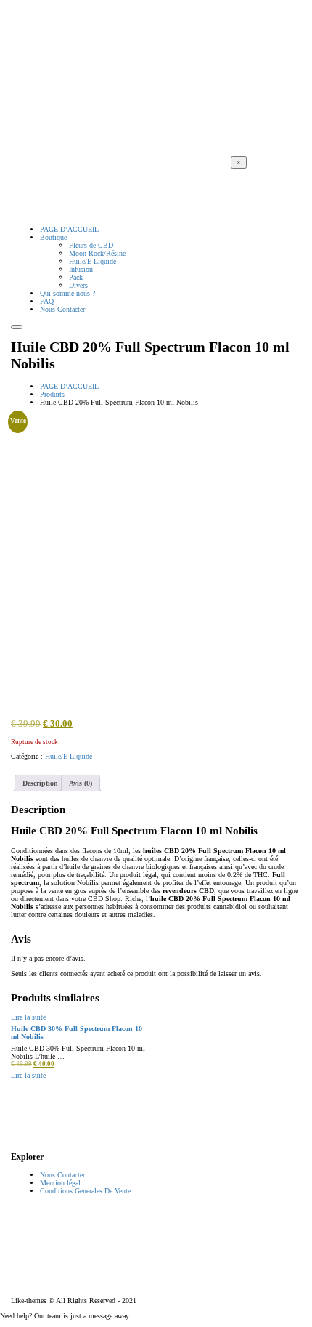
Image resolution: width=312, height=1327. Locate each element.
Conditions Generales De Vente (85, 1191)
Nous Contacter (62, 1175)
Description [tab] (40, 783)
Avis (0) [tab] (80, 783)
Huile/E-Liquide (68, 756)
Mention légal (60, 1183)
